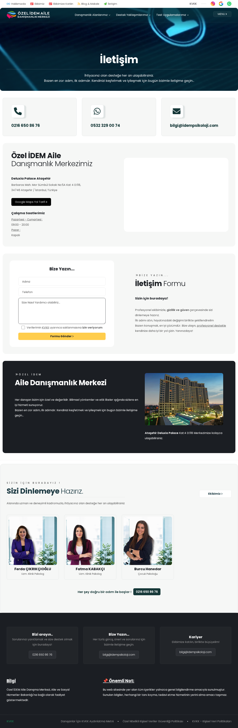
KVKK (193, 4)
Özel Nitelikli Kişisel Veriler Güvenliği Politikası (153, 721)
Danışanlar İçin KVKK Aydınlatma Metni (87, 721)
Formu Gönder (61, 336)
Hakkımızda (18, 3)
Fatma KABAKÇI (90, 569)
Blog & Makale (90, 3)
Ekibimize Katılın (63, 3)
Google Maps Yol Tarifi (30, 202)
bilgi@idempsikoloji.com (194, 125)
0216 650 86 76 (25, 125)
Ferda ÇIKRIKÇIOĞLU (32, 569)
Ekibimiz (39, 3)
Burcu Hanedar (147, 569)
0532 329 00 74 (105, 125)
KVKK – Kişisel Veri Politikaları (211, 721)
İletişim (112, 3)
